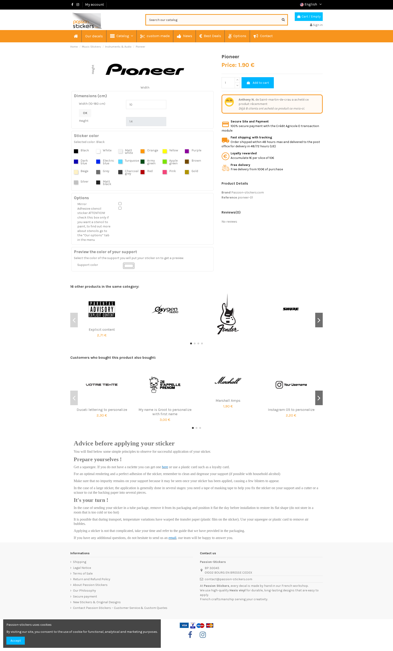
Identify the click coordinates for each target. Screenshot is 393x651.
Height (83, 121)
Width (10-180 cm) (92, 104)
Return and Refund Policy (91, 579)
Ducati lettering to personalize (102, 409)
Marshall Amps (228, 400)
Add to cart (261, 83)
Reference (229, 197)
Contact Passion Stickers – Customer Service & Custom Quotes (120, 608)
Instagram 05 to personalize (291, 409)
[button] (121, 36)
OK (85, 113)
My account (94, 4)
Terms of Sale (83, 573)
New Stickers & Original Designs (97, 602)
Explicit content (102, 329)
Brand (226, 192)
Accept (15, 641)
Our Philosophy (84, 591)
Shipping (79, 562)
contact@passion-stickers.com (228, 579)
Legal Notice (82, 568)
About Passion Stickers (90, 585)
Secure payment (85, 596)
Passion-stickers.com (247, 192)
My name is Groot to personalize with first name (165, 411)
